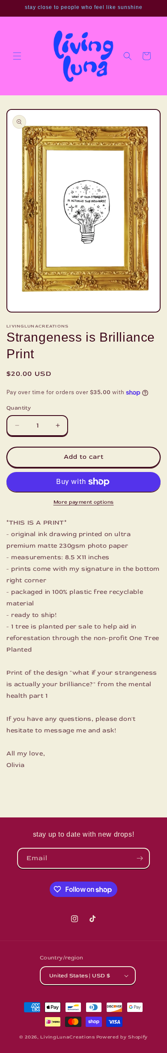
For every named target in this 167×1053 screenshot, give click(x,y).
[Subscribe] (139, 858)
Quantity (18, 407)
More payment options (84, 502)
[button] (17, 56)
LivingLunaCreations (67, 1037)
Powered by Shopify (122, 1037)
